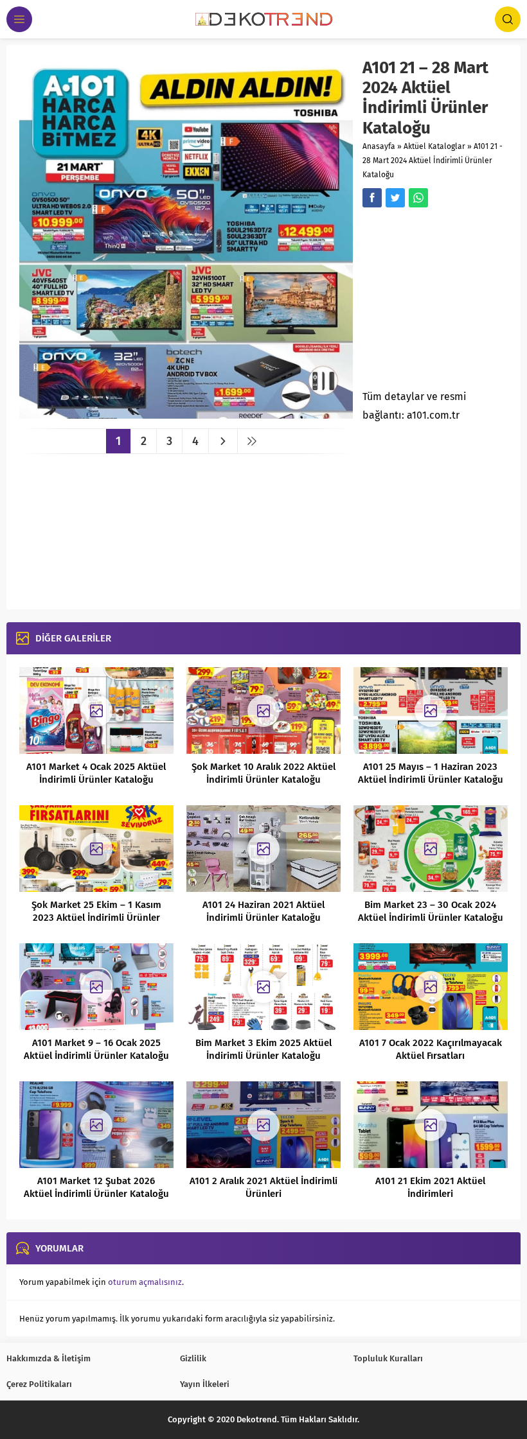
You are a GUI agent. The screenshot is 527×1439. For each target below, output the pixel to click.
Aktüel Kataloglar (434, 146)
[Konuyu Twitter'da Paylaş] (395, 197)
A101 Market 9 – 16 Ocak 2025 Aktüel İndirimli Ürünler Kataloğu (96, 1049)
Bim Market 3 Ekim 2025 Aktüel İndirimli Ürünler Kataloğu (263, 1049)
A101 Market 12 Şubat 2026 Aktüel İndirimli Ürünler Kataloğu (96, 1187)
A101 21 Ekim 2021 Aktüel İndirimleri (430, 1187)
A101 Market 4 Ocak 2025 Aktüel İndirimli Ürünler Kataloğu (96, 773)
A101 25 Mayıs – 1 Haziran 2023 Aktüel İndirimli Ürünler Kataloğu (430, 773)
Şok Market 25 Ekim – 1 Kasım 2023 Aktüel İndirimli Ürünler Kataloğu (96, 917)
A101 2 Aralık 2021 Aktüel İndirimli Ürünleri (263, 1187)
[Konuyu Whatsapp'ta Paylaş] (418, 197)
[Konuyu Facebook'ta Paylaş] (372, 197)
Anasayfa (378, 146)
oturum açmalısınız (145, 1282)
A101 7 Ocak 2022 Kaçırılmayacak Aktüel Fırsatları (430, 1049)
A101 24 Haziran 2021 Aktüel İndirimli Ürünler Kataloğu (263, 911)
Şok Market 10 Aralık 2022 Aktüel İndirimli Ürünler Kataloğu (263, 773)
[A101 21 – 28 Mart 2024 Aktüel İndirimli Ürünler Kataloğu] (186, 414)
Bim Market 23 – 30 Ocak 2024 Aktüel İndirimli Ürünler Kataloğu (430, 911)
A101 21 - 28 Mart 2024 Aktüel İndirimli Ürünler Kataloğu (432, 160)
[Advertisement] (444, 302)
